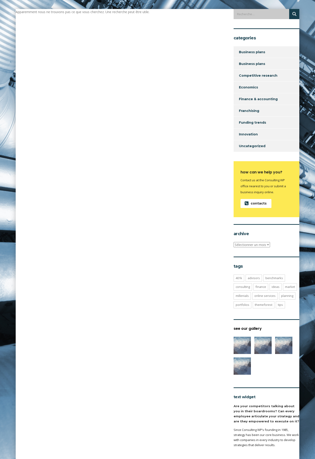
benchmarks (274, 278)
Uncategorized (252, 146)
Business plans (252, 52)
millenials (242, 296)
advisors (254, 278)
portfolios (242, 305)
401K (239, 278)
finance (261, 287)
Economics (248, 87)
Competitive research (258, 75)
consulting (243, 287)
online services (265, 296)
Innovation (248, 134)
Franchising (249, 111)
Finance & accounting (258, 99)
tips (280, 305)
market (290, 287)
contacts (259, 203)
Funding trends (252, 122)
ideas (275, 287)
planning (287, 296)
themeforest (263, 305)
